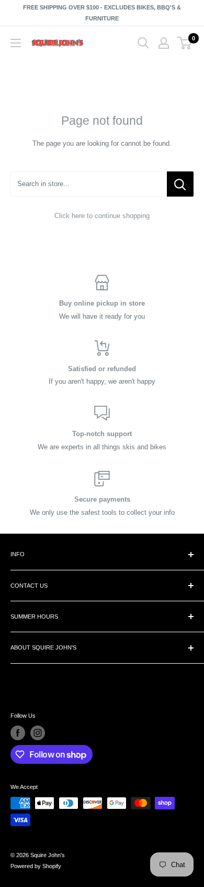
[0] (184, 43)
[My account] (163, 43)
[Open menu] (15, 43)
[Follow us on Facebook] (17, 733)
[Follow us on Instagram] (37, 733)
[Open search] (143, 43)
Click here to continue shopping (102, 216)
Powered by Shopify (35, 866)
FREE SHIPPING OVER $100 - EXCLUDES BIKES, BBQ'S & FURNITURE (102, 12)
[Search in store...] (180, 184)
